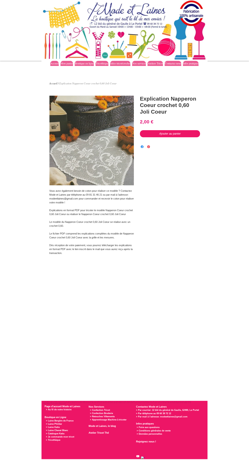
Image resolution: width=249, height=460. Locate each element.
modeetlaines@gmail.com (174, 416)
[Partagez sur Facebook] (142, 147)
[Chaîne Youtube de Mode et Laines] (138, 456)
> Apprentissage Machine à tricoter (108, 419)
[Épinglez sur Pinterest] (149, 147)
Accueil (53, 83)
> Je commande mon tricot (60, 436)
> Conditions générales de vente (154, 430)
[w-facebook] (143, 458)
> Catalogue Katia (55, 433)
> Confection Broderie (101, 413)
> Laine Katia (53, 427)
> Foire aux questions (148, 427)
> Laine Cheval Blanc (57, 430)
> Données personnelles (149, 434)
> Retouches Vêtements (102, 416)
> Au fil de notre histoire (58, 409)
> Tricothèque (53, 440)
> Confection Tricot (100, 410)
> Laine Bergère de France (60, 420)
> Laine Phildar (54, 424)
